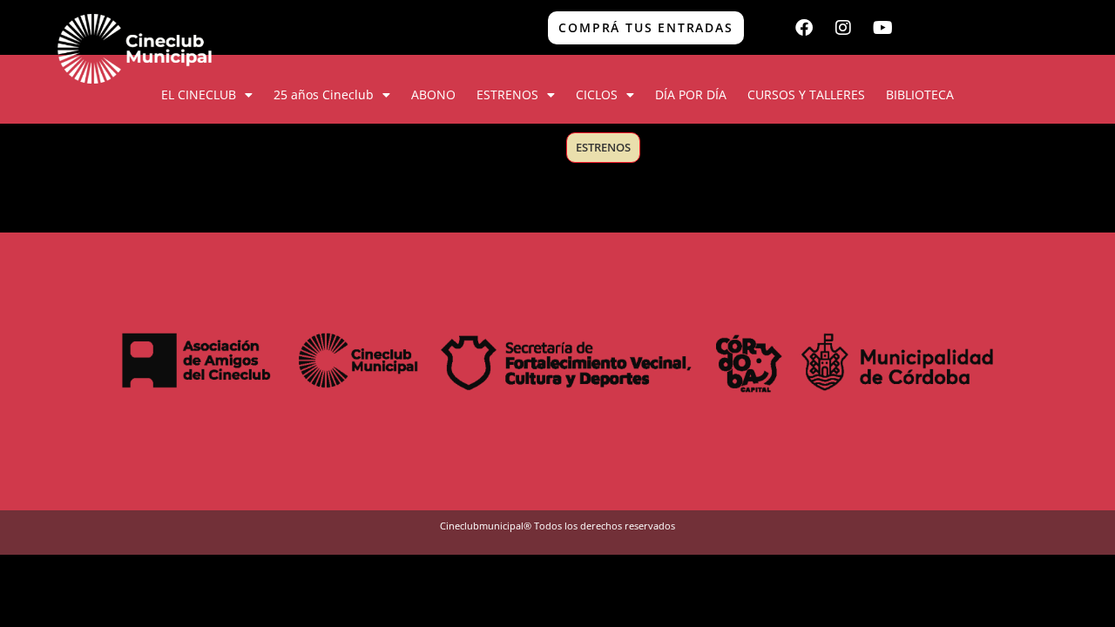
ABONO (433, 94)
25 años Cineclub (324, 94)
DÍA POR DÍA (690, 94)
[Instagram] (843, 27)
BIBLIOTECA (920, 94)
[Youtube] (882, 27)
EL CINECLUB (198, 94)
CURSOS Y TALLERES (806, 94)
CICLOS (597, 94)
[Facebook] (804, 27)
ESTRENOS (507, 94)
